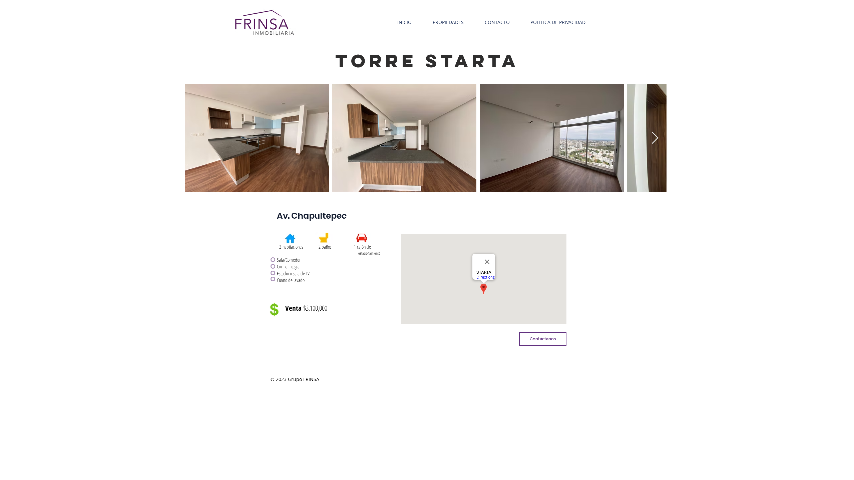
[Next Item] (655, 138)
